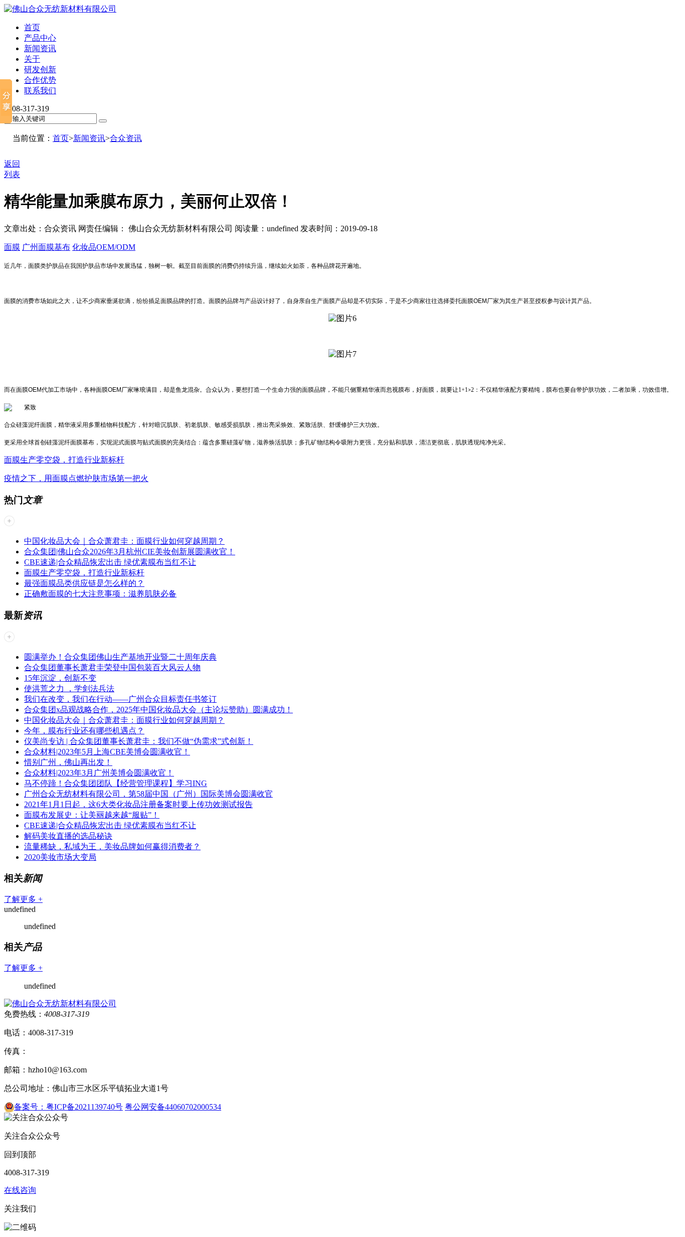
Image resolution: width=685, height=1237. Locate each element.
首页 (32, 27)
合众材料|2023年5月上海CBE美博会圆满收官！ (107, 751)
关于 (32, 59)
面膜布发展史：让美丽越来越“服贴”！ (91, 815)
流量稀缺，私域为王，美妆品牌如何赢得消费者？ (112, 846)
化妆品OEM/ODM (103, 247)
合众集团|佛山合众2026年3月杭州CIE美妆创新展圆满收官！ (129, 551)
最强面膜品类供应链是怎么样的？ (84, 583)
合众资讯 (126, 138)
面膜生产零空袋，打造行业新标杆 (64, 459)
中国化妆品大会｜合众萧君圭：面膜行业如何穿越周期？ (124, 541)
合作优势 (40, 80)
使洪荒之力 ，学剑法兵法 (69, 688)
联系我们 (40, 90)
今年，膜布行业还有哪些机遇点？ (84, 730)
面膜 (12, 247)
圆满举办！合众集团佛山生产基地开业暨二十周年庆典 (120, 657)
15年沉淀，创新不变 (60, 678)
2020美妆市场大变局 (60, 857)
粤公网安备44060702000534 (173, 1107)
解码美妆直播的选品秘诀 (68, 836)
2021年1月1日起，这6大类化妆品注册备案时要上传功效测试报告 (138, 804)
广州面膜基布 (46, 247)
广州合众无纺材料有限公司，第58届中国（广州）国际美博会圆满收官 (148, 794)
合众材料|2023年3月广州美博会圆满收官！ (99, 772)
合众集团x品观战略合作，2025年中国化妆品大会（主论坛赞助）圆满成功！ (158, 709)
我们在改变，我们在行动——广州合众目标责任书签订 (120, 699)
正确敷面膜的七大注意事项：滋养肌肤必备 (100, 593)
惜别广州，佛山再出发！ (68, 762)
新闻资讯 (40, 48)
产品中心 (40, 38)
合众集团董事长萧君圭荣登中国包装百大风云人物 (112, 667)
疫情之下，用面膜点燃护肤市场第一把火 (76, 478)
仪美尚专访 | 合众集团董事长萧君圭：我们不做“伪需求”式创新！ (138, 741)
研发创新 (40, 69)
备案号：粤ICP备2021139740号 (68, 1107)
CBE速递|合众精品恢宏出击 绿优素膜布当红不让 (110, 562)
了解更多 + (23, 899)
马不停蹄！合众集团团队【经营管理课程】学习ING (115, 783)
